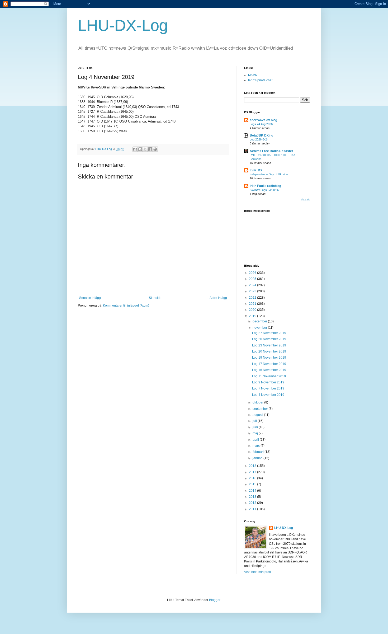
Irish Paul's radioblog (265, 186)
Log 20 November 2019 (269, 351)
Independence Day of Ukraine (269, 174)
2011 (253, 509)
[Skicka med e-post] (135, 149)
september (261, 409)
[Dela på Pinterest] (155, 149)
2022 (253, 297)
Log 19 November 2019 (269, 357)
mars (257, 446)
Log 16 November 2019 (269, 370)
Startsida (155, 298)
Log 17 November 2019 (269, 364)
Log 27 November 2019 (269, 333)
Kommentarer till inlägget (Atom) (126, 305)
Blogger (214, 600)
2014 (253, 490)
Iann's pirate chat (260, 80)
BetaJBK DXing (261, 135)
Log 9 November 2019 (268, 382)
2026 (253, 273)
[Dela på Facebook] (150, 149)
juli (255, 421)
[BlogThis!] (140, 149)
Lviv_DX (256, 170)
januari (258, 458)
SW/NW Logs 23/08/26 (264, 189)
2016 (253, 478)
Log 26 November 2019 (269, 339)
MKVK (252, 75)
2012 (253, 503)
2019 (253, 316)
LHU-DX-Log (123, 25)
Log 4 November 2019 (268, 395)
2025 (253, 279)
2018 (253, 466)
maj (256, 433)
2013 (253, 497)
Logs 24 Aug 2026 (261, 124)
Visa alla (305, 199)
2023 (253, 291)
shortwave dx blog (263, 120)
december (260, 321)
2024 (253, 285)
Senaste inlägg (90, 298)
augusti (258, 415)
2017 (253, 472)
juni (256, 427)
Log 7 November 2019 (268, 388)
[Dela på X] (145, 149)
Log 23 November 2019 (269, 345)
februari (258, 452)
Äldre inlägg (218, 298)
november (260, 328)
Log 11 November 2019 (269, 376)
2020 (253, 310)
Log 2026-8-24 (259, 139)
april (256, 440)
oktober (258, 402)
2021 (253, 304)
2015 (253, 484)
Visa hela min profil (258, 572)
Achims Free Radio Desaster (271, 151)
